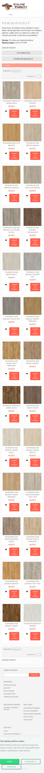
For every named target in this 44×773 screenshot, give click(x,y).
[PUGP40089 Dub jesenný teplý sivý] (32, 571)
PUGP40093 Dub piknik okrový (32, 362)
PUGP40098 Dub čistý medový (11, 144)
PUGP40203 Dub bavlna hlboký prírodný (32, 318)
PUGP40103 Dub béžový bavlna (32, 144)
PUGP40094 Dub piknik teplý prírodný (11, 363)
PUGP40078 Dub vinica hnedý (32, 406)
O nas (6, 731)
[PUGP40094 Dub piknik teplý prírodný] (11, 350)
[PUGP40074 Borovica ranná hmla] (11, 90)
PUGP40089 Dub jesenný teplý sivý (32, 582)
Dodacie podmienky (30, 711)
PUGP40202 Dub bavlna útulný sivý (11, 317)
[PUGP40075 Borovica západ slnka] (11, 395)
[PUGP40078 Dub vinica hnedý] (32, 395)
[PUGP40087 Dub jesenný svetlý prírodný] (32, 526)
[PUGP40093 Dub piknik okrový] (32, 350)
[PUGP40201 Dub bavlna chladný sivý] (32, 261)
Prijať (9, 762)
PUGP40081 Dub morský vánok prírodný (11, 494)
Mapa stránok (9, 691)
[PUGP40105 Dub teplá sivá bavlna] (32, 175)
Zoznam (39, 71)
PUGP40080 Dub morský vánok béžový (32, 450)
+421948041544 (23, 53)
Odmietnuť (11, 767)
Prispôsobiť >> (31, 762)
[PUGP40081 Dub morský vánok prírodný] (11, 482)
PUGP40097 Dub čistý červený (32, 102)
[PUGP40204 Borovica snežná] (32, 613)
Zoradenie (7, 71)
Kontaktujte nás (10, 685)
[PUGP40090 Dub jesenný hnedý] (11, 613)
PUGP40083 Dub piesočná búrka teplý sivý (32, 494)
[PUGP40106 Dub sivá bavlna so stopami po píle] (11, 217)
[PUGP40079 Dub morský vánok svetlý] (11, 437)
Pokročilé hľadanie (11, 697)
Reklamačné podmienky (32, 714)
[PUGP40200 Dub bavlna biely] (11, 261)
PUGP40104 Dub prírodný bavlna (11, 186)
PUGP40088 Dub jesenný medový (11, 582)
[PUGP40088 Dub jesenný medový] (11, 571)
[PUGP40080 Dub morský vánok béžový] (32, 437)
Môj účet (7, 688)
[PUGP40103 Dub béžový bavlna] (32, 132)
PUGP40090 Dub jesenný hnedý (11, 624)
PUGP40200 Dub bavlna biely (11, 273)
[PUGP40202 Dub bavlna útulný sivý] (11, 306)
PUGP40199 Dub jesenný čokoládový (32, 229)
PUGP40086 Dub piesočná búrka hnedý (11, 539)
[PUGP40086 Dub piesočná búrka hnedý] (11, 526)
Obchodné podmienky (31, 708)
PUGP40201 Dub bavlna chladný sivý (32, 274)
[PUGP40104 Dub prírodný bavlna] (11, 175)
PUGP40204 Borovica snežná (32, 624)
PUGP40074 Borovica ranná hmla (11, 102)
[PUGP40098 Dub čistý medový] (11, 132)
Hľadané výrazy (10, 694)
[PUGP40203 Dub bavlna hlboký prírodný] (32, 306)
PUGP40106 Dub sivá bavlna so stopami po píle (11, 229)
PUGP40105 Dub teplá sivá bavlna (32, 186)
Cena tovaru (28, 717)
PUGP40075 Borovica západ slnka (11, 406)
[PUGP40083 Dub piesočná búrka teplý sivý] (32, 482)
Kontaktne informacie (12, 734)
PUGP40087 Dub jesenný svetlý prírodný (32, 539)
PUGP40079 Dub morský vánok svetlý (11, 450)
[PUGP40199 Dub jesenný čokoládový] (32, 217)
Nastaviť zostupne (23, 71)
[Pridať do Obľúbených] (6, 111)
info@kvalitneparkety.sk (23, 59)
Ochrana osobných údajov (11, 709)
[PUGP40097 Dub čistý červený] (32, 90)
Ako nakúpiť (28, 720)
